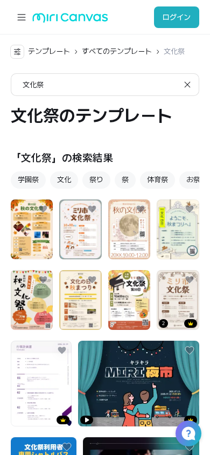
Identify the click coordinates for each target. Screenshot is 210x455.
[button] (188, 433)
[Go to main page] (70, 20)
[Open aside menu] (21, 17)
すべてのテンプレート (117, 51)
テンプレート (49, 51)
